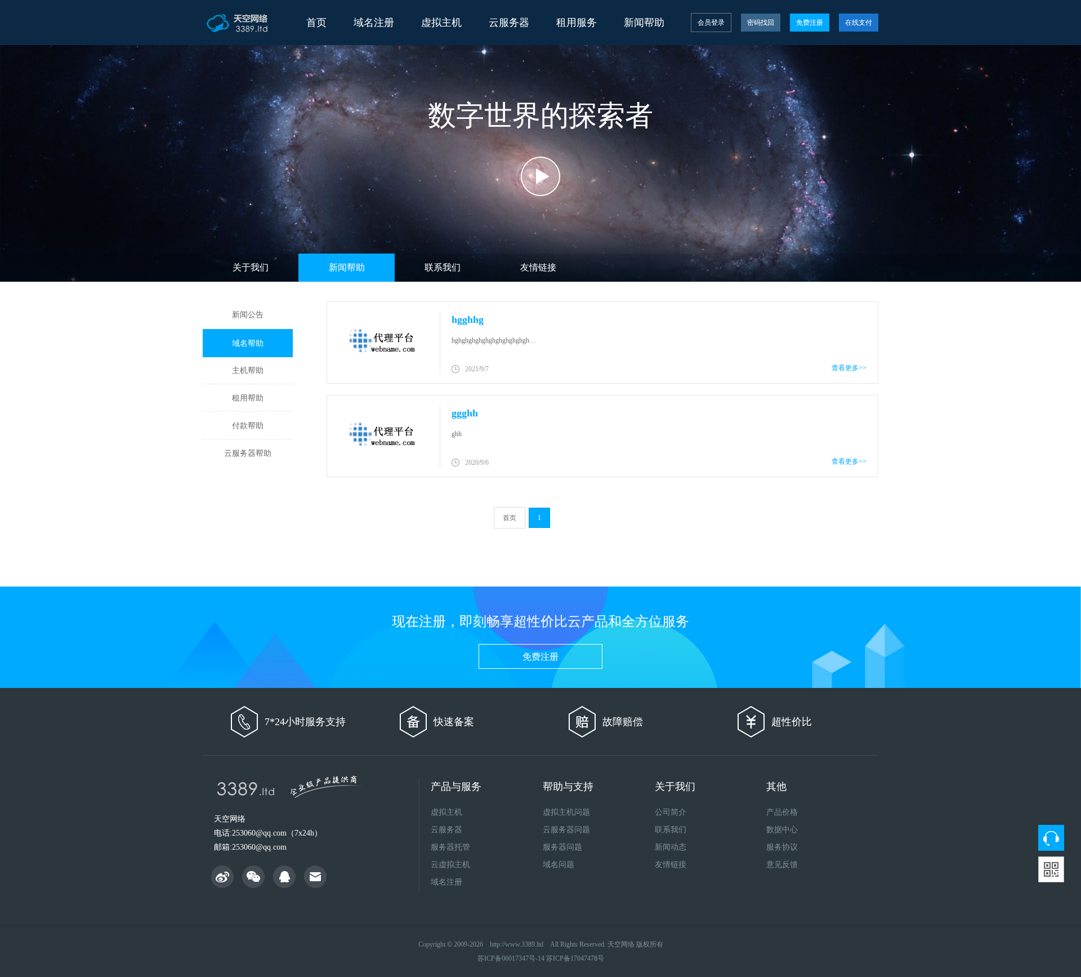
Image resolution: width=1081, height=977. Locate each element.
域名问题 (558, 864)
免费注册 (809, 22)
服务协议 (782, 847)
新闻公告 (247, 314)
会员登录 (711, 22)
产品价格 (782, 812)
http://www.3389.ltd (516, 944)
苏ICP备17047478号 (575, 958)
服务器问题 (562, 847)
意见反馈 (782, 864)
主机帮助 (247, 370)
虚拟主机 (446, 812)
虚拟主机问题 (566, 812)
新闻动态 (670, 847)
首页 (316, 22)
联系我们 (443, 267)
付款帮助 (247, 425)
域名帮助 (247, 343)
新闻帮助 (347, 267)
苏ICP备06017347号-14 (510, 958)
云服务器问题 (566, 829)
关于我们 (251, 267)
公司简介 (670, 812)
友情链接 (538, 267)
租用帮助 (247, 398)
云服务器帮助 (247, 453)
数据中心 (782, 829)
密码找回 (760, 22)
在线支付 (858, 22)
